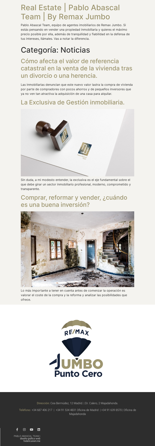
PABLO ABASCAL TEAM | (27, 438)
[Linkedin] (38, 429)
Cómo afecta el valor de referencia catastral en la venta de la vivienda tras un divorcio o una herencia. (76, 68)
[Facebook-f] (17, 429)
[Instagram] (24, 429)
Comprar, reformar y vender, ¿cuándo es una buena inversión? (74, 201)
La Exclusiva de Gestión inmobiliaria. (73, 102)
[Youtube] (31, 429)
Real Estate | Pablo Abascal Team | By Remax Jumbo (70, 12)
